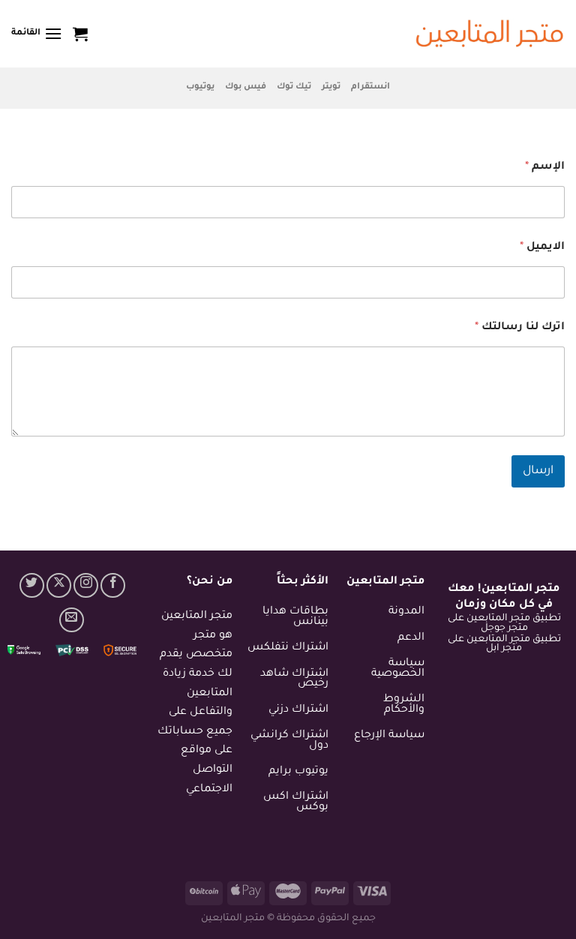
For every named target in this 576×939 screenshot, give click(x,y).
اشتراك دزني (298, 710)
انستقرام (370, 87)
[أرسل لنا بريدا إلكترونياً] (71, 620)
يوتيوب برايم (298, 772)
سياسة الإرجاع (389, 736)
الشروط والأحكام (403, 705)
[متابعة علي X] (58, 585)
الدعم (411, 638)
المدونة (406, 612)
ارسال (538, 471)
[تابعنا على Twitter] (32, 585)
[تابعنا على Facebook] (112, 585)
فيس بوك (245, 87)
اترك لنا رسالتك (520, 328)
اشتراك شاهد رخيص (294, 679)
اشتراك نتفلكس (288, 648)
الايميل (542, 248)
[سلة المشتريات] (80, 33)
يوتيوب (200, 87)
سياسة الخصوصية (397, 669)
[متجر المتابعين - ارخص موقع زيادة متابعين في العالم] (490, 34)
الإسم (545, 167)
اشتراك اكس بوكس (295, 802)
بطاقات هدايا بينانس (295, 617)
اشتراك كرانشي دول (289, 741)
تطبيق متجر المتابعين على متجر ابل (504, 644)
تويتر (331, 87)
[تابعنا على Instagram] (86, 585)
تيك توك (294, 87)
